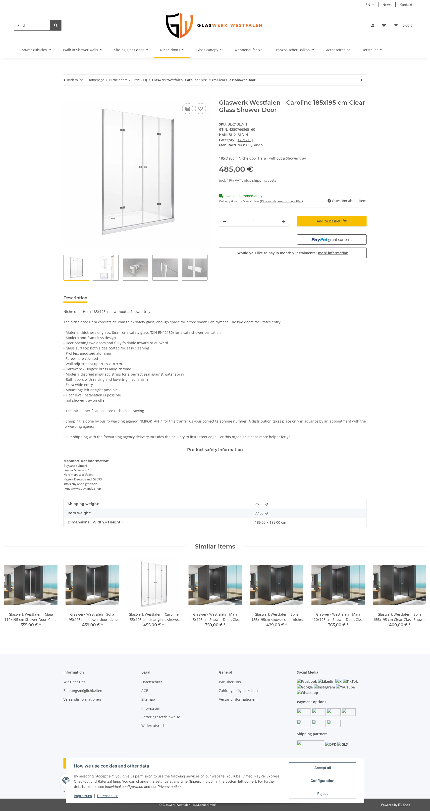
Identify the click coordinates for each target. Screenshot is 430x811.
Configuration (322, 780)
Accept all (322, 768)
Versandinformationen (82, 699)
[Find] (55, 25)
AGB (144, 690)
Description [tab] (75, 298)
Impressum (83, 796)
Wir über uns (74, 682)
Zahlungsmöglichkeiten (82, 690)
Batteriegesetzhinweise (160, 717)
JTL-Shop (404, 805)
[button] (372, 25)
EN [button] (368, 4)
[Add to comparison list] (187, 108)
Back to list (75, 80)
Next (418, 596)
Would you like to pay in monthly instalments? (292, 253)
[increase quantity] (283, 221)
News (387, 4)
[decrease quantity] (224, 221)
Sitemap (148, 699)
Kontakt (406, 4)
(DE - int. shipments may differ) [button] (281, 201)
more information (333, 253)
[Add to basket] (67, 96)
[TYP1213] (244, 139)
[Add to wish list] (200, 108)
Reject (322, 793)
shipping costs (264, 180)
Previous (12, 596)
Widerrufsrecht (154, 725)
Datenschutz (107, 796)
